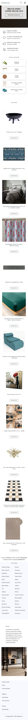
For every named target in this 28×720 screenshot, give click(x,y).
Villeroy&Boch (5, 613)
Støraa (16, 579)
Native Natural (5, 576)
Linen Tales (5, 610)
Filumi (3, 601)
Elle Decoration (6, 582)
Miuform (17, 601)
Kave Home (18, 582)
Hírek (3, 685)
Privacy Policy (5, 700)
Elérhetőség (5, 709)
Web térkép (5, 697)
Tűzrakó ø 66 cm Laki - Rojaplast (14, 132)
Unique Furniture (19, 595)
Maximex (17, 588)
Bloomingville (18, 598)
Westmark (4, 573)
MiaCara (17, 604)
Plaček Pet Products (20, 610)
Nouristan (17, 570)
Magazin (4, 694)
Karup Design (5, 595)
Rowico (17, 567)
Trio (3, 588)
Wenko (16, 591)
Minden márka (5, 682)
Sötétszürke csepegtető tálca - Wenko (14, 282)
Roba (3, 579)
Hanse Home (18, 576)
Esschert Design (6, 607)
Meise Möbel (5, 585)
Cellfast (17, 585)
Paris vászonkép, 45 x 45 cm (14, 394)
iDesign (4, 591)
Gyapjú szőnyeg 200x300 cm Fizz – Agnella (14, 430)
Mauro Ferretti (5, 570)
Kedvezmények (6, 688)
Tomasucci (17, 613)
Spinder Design (6, 567)
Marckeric (4, 604)
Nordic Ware (18, 607)
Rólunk (4, 706)
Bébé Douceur (18, 573)
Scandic (4, 598)
